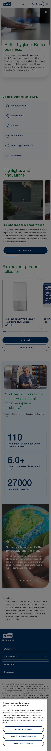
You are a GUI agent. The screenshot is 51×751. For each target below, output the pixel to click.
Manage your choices (23, 743)
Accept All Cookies (23, 729)
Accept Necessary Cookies (23, 736)
